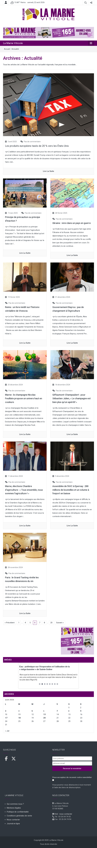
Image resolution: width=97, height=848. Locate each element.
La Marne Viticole (13, 43)
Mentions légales (14, 808)
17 (6, 718)
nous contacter (65, 814)
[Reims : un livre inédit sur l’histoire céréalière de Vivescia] (25, 277)
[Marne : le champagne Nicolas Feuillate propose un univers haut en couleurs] (25, 364)
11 (19, 714)
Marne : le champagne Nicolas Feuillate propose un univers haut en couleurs (23, 398)
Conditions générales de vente (19, 816)
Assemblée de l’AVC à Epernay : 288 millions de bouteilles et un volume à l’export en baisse (70, 490)
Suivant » (60, 622)
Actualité (15, 49)
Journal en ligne (13, 823)
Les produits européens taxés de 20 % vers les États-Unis (37, 145)
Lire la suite (48, 171)
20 (51, 622)
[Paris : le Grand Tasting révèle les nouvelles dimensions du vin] (25, 547)
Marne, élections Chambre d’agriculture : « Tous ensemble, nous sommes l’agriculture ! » (24, 490)
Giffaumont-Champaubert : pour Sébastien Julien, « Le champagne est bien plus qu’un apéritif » (71, 398)
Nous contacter (13, 819)
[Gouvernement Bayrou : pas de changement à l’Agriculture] (72, 277)
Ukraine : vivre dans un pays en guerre (71, 223)
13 (44, 714)
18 (19, 718)
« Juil (7, 731)
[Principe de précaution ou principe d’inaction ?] (25, 193)
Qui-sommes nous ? (15, 804)
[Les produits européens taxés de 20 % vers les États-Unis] (48, 104)
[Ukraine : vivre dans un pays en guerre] (72, 193)
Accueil (7, 49)
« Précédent (10, 622)
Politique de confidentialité (18, 812)
